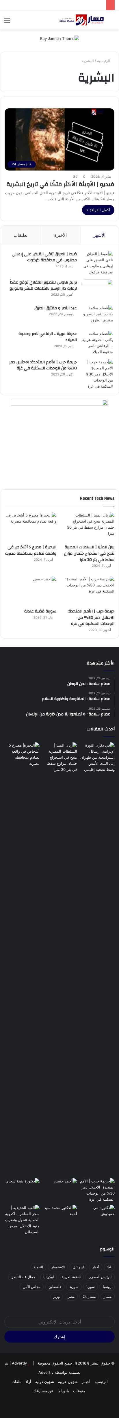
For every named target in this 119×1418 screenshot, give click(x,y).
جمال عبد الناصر (23, 1277)
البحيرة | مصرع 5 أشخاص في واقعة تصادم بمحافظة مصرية (30, 550)
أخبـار (86, 1381)
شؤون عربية (68, 1381)
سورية (73, 1286)
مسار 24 (89, 1296)
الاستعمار (58, 1267)
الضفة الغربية (71, 1277)
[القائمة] (7, 22)
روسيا (107, 1286)
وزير (56, 1296)
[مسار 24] (81, 19)
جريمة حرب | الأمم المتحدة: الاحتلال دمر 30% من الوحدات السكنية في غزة (43, 365)
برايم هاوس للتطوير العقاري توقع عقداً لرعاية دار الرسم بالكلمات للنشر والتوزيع (43, 286)
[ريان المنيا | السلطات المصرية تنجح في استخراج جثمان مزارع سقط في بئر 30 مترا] (88, 526)
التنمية (38, 1267)
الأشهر (99, 235)
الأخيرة (60, 235)
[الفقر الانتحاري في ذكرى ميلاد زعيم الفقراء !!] (59, 1215)
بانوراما (63, 1391)
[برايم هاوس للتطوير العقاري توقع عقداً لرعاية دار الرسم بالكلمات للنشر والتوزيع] (97, 290)
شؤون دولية (44, 1381)
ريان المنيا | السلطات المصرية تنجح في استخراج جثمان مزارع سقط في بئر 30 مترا (89, 553)
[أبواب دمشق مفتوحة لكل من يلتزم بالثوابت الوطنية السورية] (97, 1215)
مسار (107, 1296)
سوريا (90, 1286)
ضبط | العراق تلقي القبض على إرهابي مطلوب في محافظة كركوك (44, 257)
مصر (71, 1296)
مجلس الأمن (31, 1286)
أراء (28, 1381)
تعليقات (20, 235)
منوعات (79, 1391)
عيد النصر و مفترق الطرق (55, 308)
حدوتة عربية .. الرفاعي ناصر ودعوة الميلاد (47, 337)
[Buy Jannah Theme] (59, 38)
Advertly (19, 1363)
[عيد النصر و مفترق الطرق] (97, 316)
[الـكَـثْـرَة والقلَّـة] (22, 1188)
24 (109, 1267)
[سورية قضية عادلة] (30, 590)
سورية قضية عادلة (40, 611)
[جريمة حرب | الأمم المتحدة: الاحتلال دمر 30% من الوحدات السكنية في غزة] (97, 374)
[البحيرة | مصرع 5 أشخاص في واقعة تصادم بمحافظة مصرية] (30, 526)
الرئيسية (104, 60)
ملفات (16, 1381)
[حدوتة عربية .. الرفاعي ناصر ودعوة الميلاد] (97, 343)
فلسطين (55, 1286)
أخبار (95, 1267)
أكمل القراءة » (98, 210)
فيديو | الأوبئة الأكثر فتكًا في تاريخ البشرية (60, 184)
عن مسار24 (43, 1391)
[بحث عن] (112, 22)
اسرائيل (78, 1267)
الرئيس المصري (100, 1277)
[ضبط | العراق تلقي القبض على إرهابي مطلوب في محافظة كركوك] (97, 263)
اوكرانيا (48, 1277)
